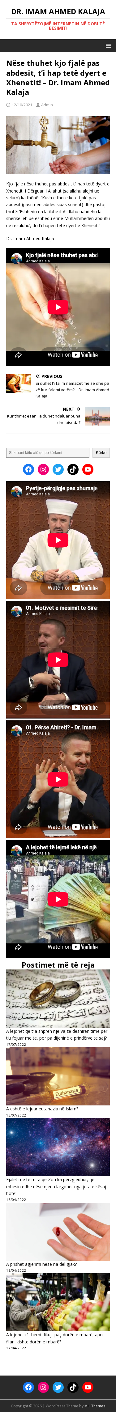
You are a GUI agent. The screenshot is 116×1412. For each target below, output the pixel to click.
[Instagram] (43, 469)
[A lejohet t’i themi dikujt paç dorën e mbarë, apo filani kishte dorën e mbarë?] (58, 1302)
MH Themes (94, 1406)
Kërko (101, 452)
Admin (47, 105)
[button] (107, 45)
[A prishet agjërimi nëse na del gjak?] (58, 1232)
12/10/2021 (22, 105)
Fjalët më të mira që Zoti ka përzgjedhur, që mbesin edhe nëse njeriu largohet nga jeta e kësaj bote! (56, 1186)
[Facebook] (28, 469)
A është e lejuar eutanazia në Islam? (42, 1109)
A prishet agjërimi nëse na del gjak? (41, 1264)
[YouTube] (87, 469)
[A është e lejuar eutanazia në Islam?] (58, 1076)
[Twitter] (58, 469)
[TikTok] (73, 469)
